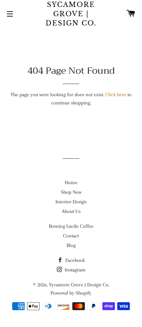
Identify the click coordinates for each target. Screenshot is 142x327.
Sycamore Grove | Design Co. (71, 14)
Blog (71, 245)
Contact (71, 236)
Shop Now (71, 192)
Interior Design (71, 202)
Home (71, 182)
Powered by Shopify (71, 293)
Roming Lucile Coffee (71, 226)
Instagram (74, 270)
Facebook (74, 260)
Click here (115, 95)
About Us (71, 211)
